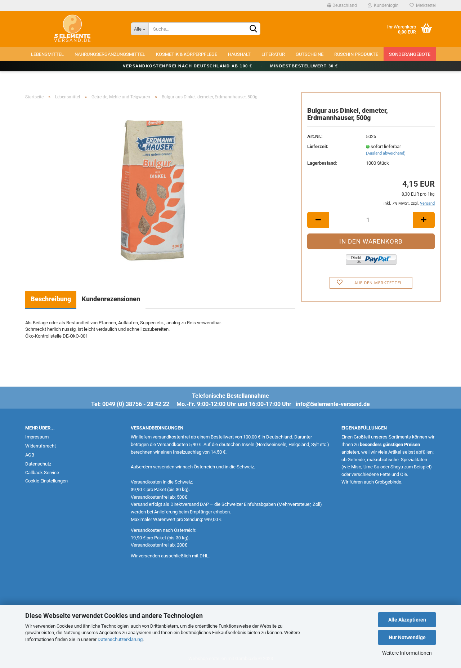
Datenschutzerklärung (120, 639)
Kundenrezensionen (111, 299)
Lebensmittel (47, 54)
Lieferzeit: (317, 146)
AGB (29, 455)
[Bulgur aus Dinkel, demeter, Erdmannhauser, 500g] (160, 186)
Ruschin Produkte (356, 54)
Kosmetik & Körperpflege (186, 54)
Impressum (37, 437)
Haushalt (239, 54)
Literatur (273, 54)
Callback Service (42, 472)
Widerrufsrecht (40, 446)
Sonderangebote (409, 54)
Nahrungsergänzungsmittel (110, 54)
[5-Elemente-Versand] (72, 29)
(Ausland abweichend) (386, 153)
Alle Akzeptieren (407, 620)
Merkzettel (425, 5)
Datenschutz (38, 464)
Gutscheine (309, 54)
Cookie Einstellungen (46, 481)
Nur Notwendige (407, 637)
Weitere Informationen (407, 653)
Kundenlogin (385, 5)
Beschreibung (51, 299)
